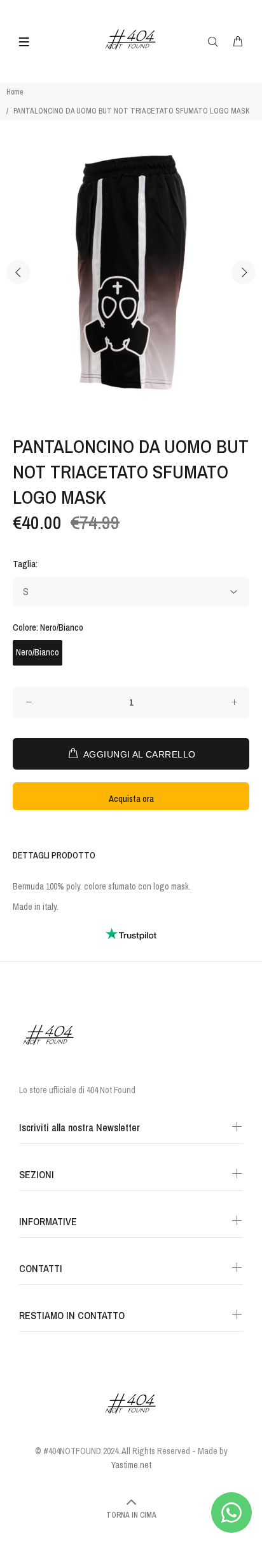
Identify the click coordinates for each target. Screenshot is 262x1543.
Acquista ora (131, 798)
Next (243, 272)
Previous (18, 272)
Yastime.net (131, 1465)
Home (14, 92)
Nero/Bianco (37, 652)
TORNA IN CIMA (131, 1515)
